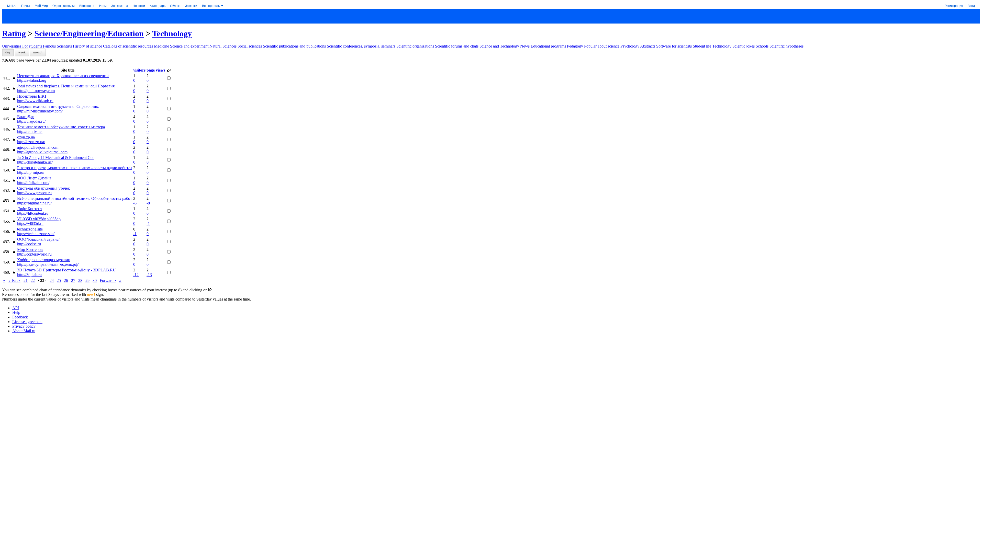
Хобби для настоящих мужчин (43, 260)
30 (95, 280)
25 (59, 280)
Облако (175, 5)
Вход (971, 5)
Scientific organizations (415, 46)
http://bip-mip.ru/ (30, 172)
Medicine (161, 46)
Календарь (157, 5)
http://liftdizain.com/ (33, 182)
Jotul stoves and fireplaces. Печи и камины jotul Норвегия (66, 86)
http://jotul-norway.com (36, 90)
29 (87, 280)
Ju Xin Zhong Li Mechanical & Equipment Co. (55, 157)
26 (66, 280)
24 (52, 280)
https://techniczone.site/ (35, 234)
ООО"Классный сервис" (38, 239)
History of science (87, 46)
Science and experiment (189, 46)
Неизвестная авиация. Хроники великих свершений (63, 76)
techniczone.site (30, 229)
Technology (172, 33)
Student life (702, 46)
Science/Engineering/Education (89, 33)
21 (26, 280)
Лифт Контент (29, 208)
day (7, 52)
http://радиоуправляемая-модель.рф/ (48, 264)
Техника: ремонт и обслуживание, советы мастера (61, 127)
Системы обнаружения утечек (43, 188)
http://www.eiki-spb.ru (35, 101)
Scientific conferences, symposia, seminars (361, 46)
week (22, 52)
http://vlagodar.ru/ (31, 121)
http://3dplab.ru (29, 274)
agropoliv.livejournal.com (37, 147)
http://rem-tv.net (29, 131)
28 (80, 280)
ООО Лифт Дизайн (34, 178)
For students (32, 46)
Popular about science (601, 46)
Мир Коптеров (30, 249)
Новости (139, 5)
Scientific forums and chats (456, 46)
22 (33, 280)
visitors (139, 70)
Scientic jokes (743, 46)
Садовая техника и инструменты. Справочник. (58, 106)
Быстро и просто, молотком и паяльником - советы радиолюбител (74, 168)
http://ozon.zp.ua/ (31, 142)
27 (73, 280)
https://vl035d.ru (30, 223)
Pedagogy (575, 46)
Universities (11, 46)
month (37, 52)
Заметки (191, 5)
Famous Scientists (57, 46)
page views (156, 70)
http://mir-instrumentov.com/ (40, 111)
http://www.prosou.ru (34, 193)
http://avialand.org (31, 80)
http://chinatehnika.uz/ (35, 162)
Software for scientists (674, 46)
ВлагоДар (25, 116)
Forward (108, 280)
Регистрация (954, 5)
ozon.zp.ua (26, 137)
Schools (762, 46)
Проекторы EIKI (31, 96)
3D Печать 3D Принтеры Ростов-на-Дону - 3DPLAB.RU (66, 270)
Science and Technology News (504, 46)
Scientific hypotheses (786, 46)
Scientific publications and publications (294, 46)
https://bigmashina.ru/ (34, 203)
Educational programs (548, 46)
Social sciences (250, 46)
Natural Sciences (223, 46)
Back (14, 280)
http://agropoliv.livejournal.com (42, 152)
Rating (14, 33)
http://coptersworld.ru (34, 254)
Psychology (629, 46)
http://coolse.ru (29, 244)
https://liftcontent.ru (32, 213)
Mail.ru (12, 5)
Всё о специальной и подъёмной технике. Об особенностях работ (74, 198)
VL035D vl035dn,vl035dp (39, 219)
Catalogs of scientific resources (128, 46)
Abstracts (647, 46)
